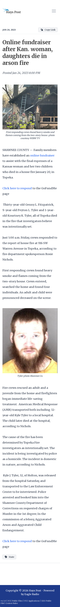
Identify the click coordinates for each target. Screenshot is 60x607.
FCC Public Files (15, 601)
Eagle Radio (31, 594)
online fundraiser (42, 155)
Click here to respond (17, 188)
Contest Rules (11, 603)
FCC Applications (32, 601)
